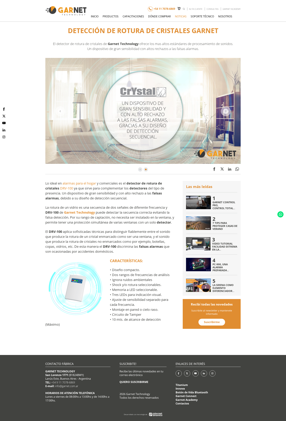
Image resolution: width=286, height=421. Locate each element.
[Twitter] (222, 168)
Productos (111, 16)
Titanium (182, 385)
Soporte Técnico (202, 16)
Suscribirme (212, 322)
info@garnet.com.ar (66, 386)
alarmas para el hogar (79, 183)
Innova (180, 388)
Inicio (94, 16)
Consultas (212, 8)
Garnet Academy (232, 8)
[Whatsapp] (280, 214)
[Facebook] (214, 168)
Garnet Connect (186, 396)
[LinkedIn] (204, 373)
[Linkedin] (229, 168)
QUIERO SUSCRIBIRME (133, 382)
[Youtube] (195, 373)
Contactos (182, 403)
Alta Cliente (195, 8)
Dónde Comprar (159, 16)
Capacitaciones (133, 16)
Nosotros (225, 16)
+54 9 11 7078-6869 (63, 382)
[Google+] (212, 373)
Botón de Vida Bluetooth (192, 392)
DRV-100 (66, 188)
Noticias (181, 16)
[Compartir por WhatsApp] (237, 168)
